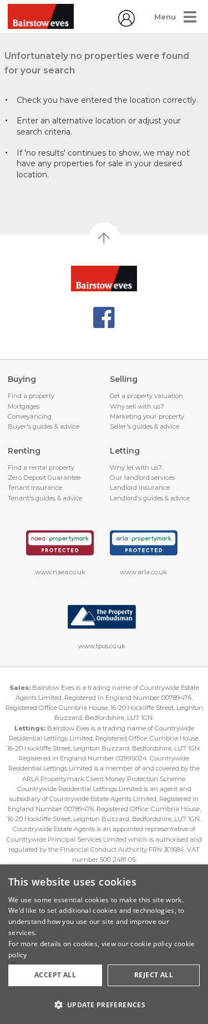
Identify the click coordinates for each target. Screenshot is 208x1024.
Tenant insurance (35, 487)
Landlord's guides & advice (150, 498)
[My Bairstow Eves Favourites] (126, 24)
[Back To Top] (104, 237)
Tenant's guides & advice (45, 498)
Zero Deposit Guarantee (44, 477)
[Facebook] (104, 318)
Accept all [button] (55, 975)
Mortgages (23, 406)
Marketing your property (147, 416)
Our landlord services (142, 477)
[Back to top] (104, 278)
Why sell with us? (137, 406)
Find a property (31, 396)
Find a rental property (41, 467)
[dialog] (104, 944)
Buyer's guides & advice (43, 426)
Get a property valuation (146, 396)
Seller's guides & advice (144, 426)
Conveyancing (30, 416)
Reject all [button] (153, 975)
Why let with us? (136, 467)
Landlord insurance (140, 487)
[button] (104, 1004)
